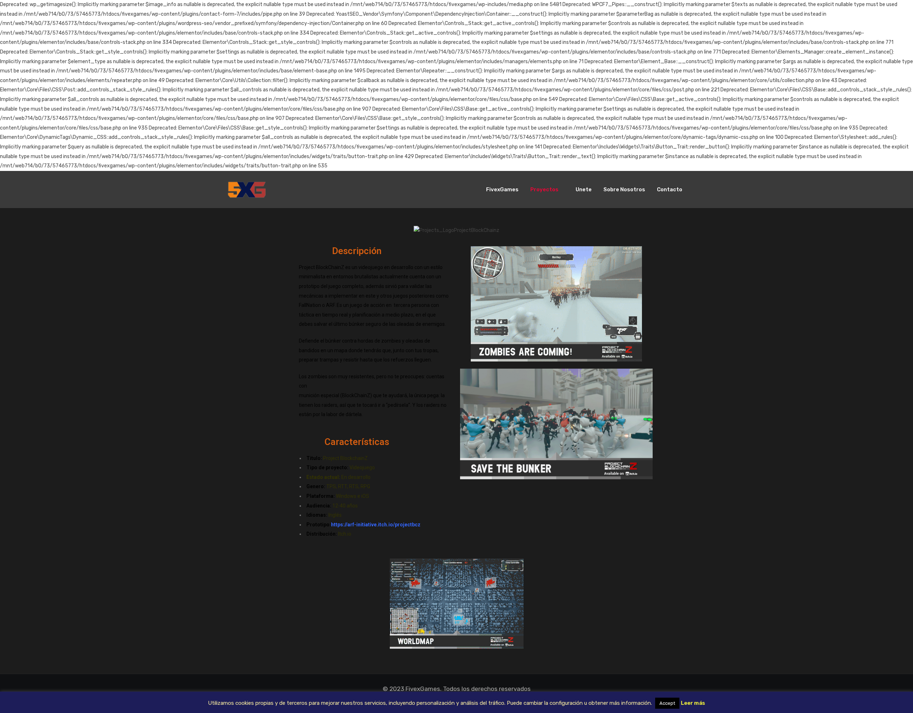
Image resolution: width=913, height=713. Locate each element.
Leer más (693, 703)
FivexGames (502, 189)
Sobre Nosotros (624, 189)
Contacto (669, 189)
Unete (584, 189)
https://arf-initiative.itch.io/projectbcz (375, 524)
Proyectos (544, 189)
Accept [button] (667, 703)
